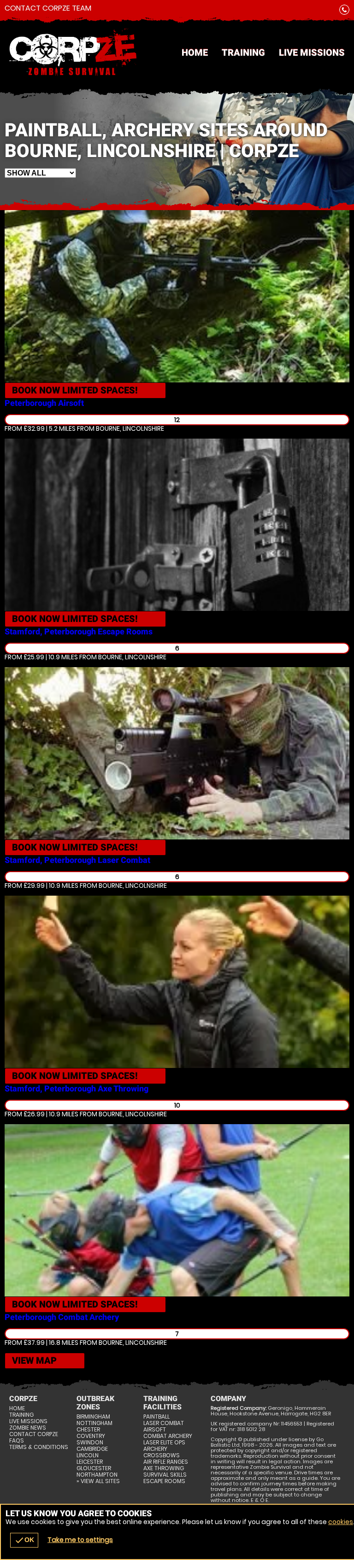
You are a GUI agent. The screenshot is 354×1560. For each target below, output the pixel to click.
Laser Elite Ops (164, 1442)
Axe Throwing (163, 1468)
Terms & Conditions (38, 1447)
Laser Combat (163, 1423)
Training (243, 52)
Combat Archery (167, 1436)
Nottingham (94, 1423)
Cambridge (92, 1449)
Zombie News (27, 1428)
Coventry (91, 1436)
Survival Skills (165, 1475)
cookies (340, 1521)
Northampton (97, 1475)
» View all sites (98, 1481)
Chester (88, 1429)
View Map (34, 1360)
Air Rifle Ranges (165, 1462)
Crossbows (161, 1455)
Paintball (156, 1416)
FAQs (16, 1440)
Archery (155, 1449)
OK (24, 1540)
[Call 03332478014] (344, 11)
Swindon (90, 1442)
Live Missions (312, 52)
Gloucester (94, 1468)
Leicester (90, 1462)
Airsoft (154, 1429)
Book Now (75, 390)
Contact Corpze (33, 1434)
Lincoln (88, 1455)
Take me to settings (80, 1539)
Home (195, 52)
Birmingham (93, 1416)
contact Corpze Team (48, 8)
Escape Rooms (164, 1481)
